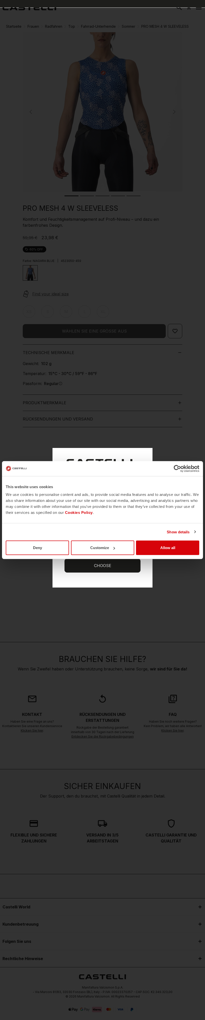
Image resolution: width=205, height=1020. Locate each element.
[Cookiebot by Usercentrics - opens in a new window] (177, 468)
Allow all (167, 548)
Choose (102, 565)
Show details (178, 532)
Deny (37, 548)
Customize (99, 548)
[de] (29, 7)
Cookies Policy (79, 512)
